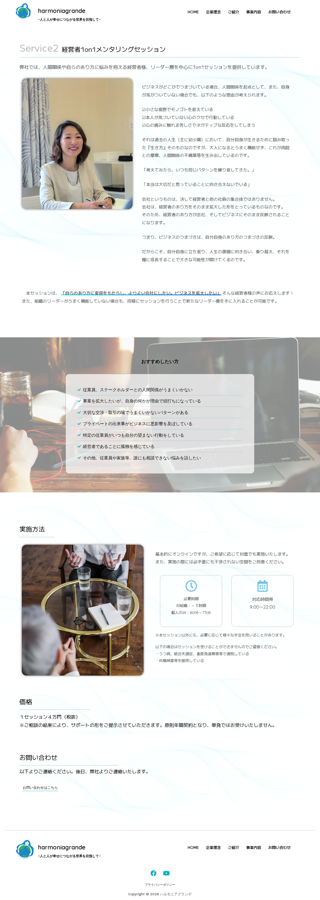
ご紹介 (233, 12)
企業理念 (213, 12)
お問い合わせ (279, 12)
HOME (193, 12)
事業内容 (253, 12)
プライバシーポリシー (160, 884)
